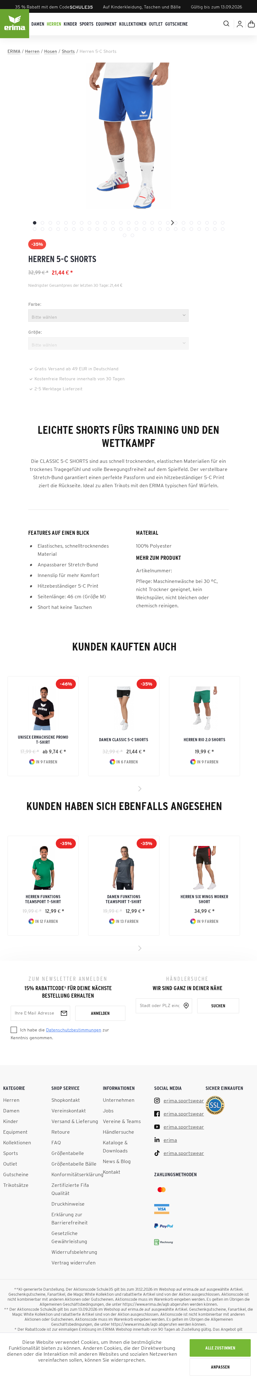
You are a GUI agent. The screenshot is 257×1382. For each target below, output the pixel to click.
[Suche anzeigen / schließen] (218, 23)
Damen (11, 1110)
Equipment (15, 1132)
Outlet (10, 1164)
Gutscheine (16, 1174)
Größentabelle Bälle (74, 1164)
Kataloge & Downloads (115, 1146)
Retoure (60, 1132)
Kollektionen (17, 1142)
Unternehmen (118, 1100)
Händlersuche (118, 1132)
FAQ (56, 1142)
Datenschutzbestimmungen (73, 1029)
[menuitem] (37, 24)
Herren (11, 1100)
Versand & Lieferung (74, 1121)
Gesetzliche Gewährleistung (69, 1237)
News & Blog (117, 1161)
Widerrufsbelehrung (74, 1252)
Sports (10, 1153)
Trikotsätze (16, 1185)
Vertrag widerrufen (73, 1262)
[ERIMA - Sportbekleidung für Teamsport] (15, 24)
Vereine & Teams (122, 1121)
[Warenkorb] (251, 24)
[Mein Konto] (240, 24)
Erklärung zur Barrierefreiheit (69, 1218)
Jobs (108, 1110)
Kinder (10, 1121)
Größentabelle (67, 1153)
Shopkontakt (65, 1100)
